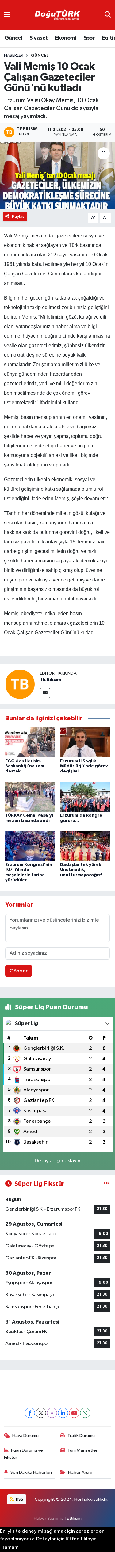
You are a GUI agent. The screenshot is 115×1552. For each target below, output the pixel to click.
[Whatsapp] (85, 1413)
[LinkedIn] (63, 1413)
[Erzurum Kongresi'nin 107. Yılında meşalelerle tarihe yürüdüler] (30, 846)
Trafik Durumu (81, 1435)
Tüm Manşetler (82, 1450)
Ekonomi (65, 38)
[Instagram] (52, 1413)
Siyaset (38, 38)
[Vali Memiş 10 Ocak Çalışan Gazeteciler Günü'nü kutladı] (57, 175)
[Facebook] (30, 1413)
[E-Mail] (45, 693)
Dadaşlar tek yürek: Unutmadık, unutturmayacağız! (81, 870)
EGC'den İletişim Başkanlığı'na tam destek (24, 766)
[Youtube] (74, 1413)
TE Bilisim (50, 679)
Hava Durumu (25, 1435)
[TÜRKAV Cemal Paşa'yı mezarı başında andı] (30, 796)
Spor (89, 38)
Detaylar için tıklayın (57, 1160)
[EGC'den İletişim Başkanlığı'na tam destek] (30, 742)
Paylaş (18, 216)
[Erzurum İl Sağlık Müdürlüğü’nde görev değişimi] (85, 742)
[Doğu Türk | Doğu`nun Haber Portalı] (57, 15)
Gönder (19, 971)
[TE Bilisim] (20, 684)
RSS (19, 1499)
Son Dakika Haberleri (31, 1472)
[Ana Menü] (7, 15)
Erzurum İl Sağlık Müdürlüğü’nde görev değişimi (84, 766)
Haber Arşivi (80, 1472)
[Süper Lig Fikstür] (107, 1183)
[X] (41, 1413)
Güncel (13, 38)
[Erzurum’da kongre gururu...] (85, 796)
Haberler (13, 55)
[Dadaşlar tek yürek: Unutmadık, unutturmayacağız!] (85, 846)
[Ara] (108, 15)
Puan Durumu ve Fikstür (23, 1453)
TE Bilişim (73, 1518)
